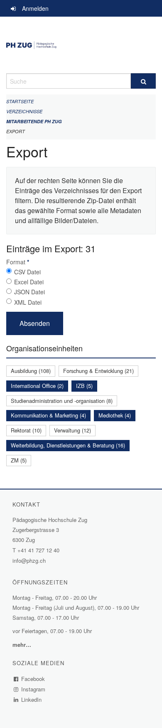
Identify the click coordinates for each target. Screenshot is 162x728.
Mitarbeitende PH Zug (34, 121)
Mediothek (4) (114, 415)
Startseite (20, 101)
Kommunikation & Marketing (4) (48, 415)
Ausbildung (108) (31, 371)
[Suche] (143, 81)
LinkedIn (32, 699)
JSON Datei (29, 292)
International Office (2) (37, 386)
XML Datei (28, 302)
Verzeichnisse (24, 111)
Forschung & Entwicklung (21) (98, 371)
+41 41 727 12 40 (38, 550)
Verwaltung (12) (72, 430)
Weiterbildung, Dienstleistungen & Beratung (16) (68, 445)
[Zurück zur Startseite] (81, 45)
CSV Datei (27, 272)
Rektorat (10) (26, 430)
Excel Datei (29, 282)
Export (15, 131)
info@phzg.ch (29, 560)
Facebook (33, 679)
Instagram (33, 689)
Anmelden (35, 8)
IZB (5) (84, 386)
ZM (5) (19, 460)
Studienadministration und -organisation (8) (62, 401)
